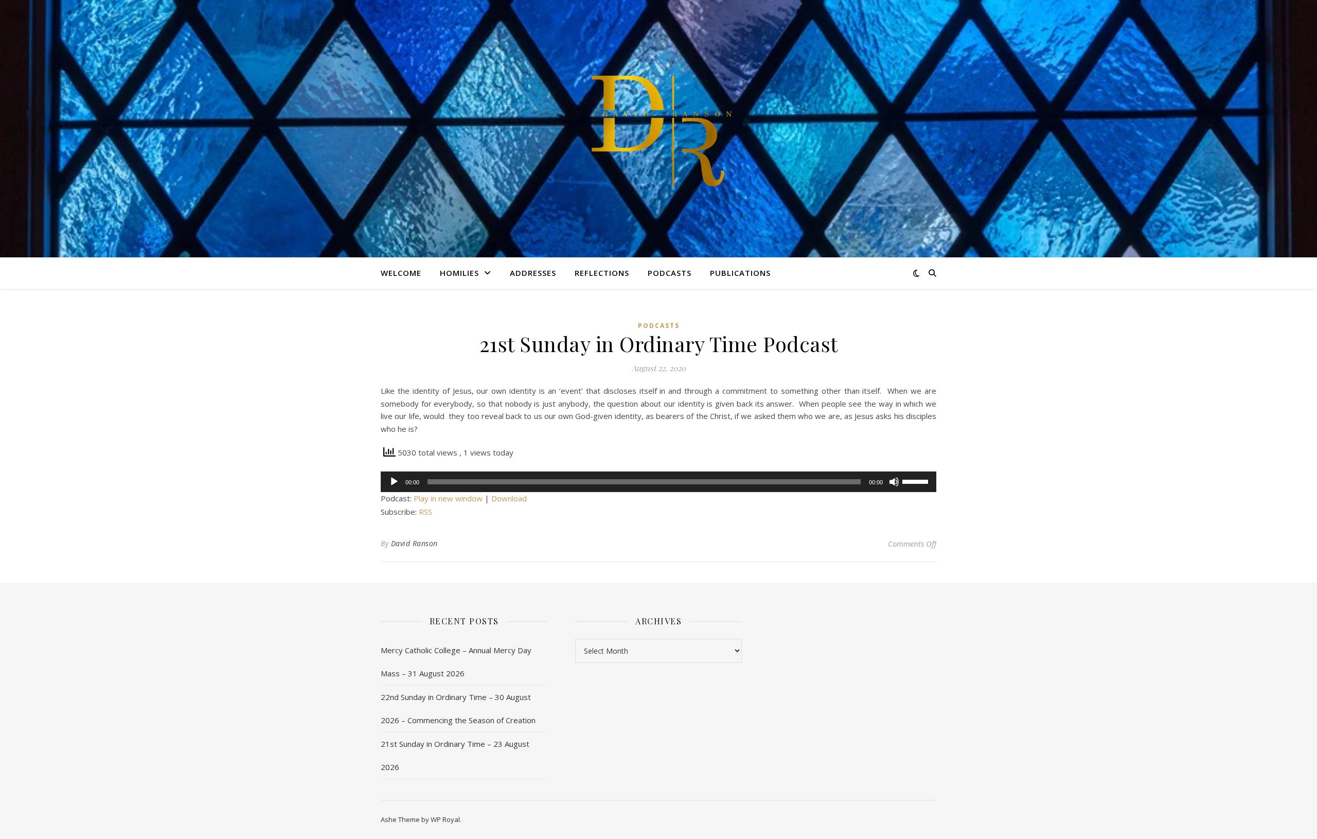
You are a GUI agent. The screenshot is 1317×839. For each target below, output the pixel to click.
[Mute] (894, 482)
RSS (425, 511)
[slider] (916, 480)
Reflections (602, 273)
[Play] (394, 482)
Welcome (401, 273)
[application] (658, 481)
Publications (740, 273)
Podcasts (669, 273)
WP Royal (445, 819)
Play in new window (448, 498)
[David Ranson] (658, 128)
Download (509, 498)
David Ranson (414, 543)
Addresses (533, 273)
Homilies (459, 273)
